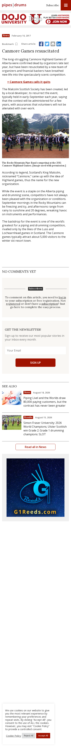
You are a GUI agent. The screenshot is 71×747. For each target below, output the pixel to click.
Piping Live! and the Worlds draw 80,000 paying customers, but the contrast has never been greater (45, 401)
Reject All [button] (28, 735)
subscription (49, 303)
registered (13, 303)
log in (62, 297)
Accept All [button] (43, 735)
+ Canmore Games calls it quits (28, 82)
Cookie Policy (13, 735)
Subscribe (52, 5)
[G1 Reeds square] (35, 487)
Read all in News (35, 447)
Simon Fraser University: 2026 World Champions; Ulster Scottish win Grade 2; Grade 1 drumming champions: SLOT (45, 428)
